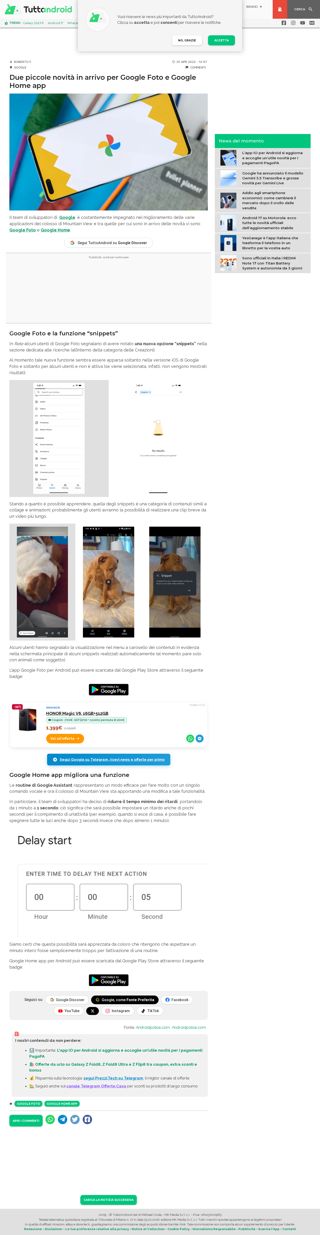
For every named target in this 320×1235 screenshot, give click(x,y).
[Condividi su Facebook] (87, 1119)
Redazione (33, 1229)
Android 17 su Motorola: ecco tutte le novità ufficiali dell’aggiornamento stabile (269, 222)
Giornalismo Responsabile (214, 1229)
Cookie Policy (178, 1229)
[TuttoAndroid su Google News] (311, 23)
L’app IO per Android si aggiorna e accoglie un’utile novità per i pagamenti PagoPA (272, 158)
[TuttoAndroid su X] (92, 1011)
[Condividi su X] (75, 1119)
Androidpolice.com (153, 1027)
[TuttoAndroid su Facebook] (283, 23)
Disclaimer (54, 1229)
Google (20, 67)
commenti (198, 67)
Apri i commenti (26, 1121)
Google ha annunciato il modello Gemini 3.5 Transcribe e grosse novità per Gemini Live (272, 178)
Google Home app (62, 1103)
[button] (254, 7)
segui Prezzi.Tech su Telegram (113, 1078)
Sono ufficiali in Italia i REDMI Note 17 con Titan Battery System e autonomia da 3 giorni (272, 263)
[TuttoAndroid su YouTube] (301, 23)
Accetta (221, 40)
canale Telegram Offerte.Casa (96, 1086)
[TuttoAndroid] (39, 9)
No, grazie (187, 40)
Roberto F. (23, 62)
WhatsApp (75, 23)
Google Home (55, 230)
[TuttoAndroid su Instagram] (292, 23)
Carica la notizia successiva (109, 1200)
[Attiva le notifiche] (280, 9)
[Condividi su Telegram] (200, 738)
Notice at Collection (148, 1229)
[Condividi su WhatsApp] (190, 738)
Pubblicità (246, 1229)
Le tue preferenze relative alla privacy (97, 1229)
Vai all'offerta (62, 738)
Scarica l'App (268, 1229)
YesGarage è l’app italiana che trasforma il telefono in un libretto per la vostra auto (270, 242)
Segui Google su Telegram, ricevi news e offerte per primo (112, 759)
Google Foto (22, 230)
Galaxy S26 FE (33, 23)
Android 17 (55, 23)
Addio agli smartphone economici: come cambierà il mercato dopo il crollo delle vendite (269, 200)
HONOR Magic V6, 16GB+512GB (77, 713)
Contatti (289, 1229)
